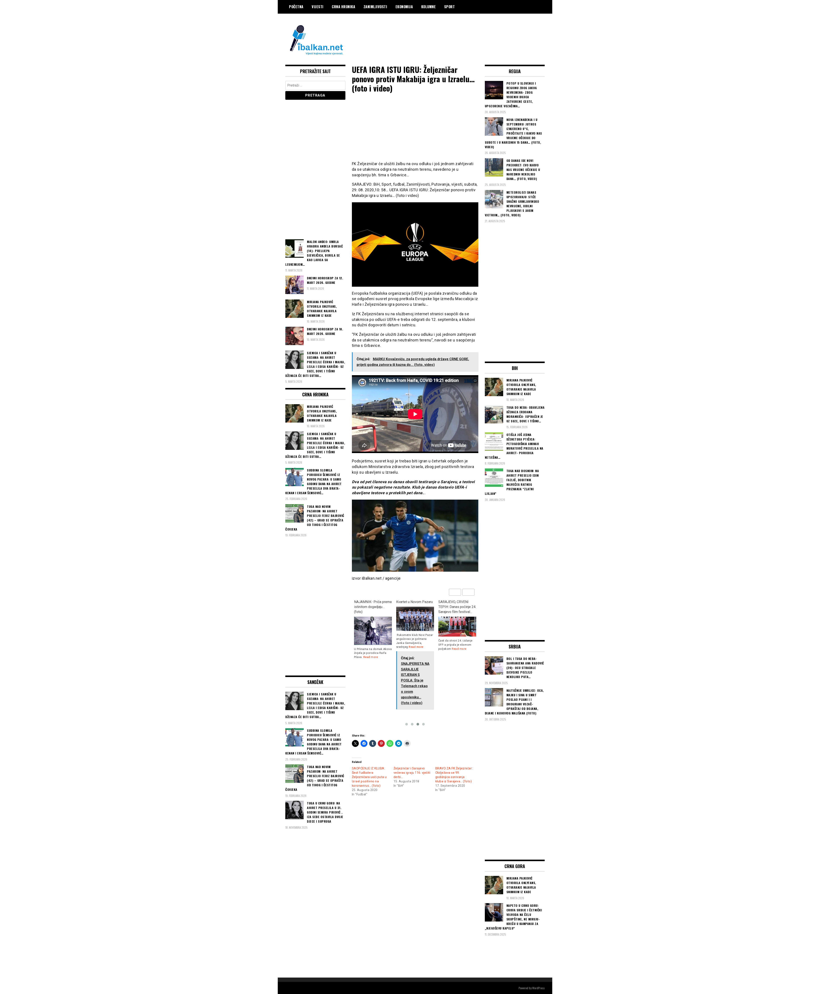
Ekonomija (404, 6)
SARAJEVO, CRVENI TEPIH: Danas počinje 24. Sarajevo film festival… (457, 607)
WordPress (538, 988)
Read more (370, 657)
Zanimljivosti (375, 6)
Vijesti (318, 6)
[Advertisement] (466, 31)
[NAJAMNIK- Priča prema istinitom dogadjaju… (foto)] (373, 631)
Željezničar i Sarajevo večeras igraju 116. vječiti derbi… (412, 773)
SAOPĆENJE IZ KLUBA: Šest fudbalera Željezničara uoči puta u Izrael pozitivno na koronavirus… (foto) (369, 777)
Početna (296, 6)
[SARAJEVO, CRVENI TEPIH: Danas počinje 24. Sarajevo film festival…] (457, 627)
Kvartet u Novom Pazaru (414, 602)
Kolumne (428, 6)
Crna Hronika (343, 6)
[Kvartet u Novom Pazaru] (415, 619)
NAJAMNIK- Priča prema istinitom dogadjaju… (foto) (373, 607)
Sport (449, 6)
